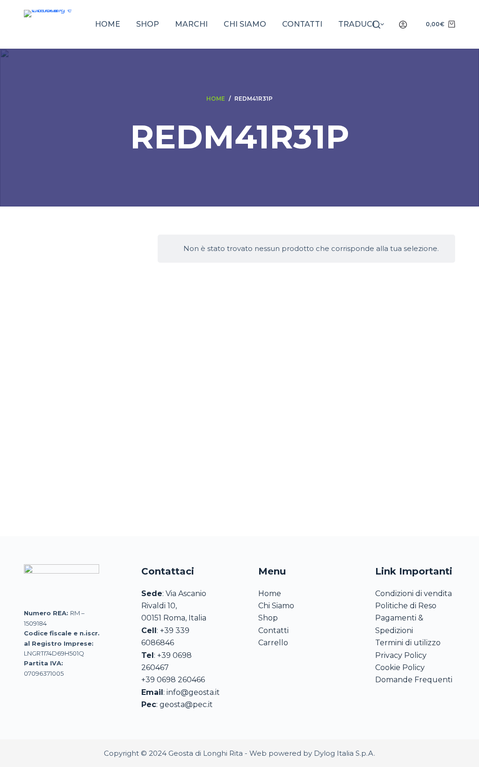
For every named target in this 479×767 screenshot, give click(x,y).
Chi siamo (245, 24)
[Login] (403, 25)
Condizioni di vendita (413, 593)
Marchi (191, 24)
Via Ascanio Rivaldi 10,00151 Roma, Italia (173, 606)
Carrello (273, 642)
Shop (147, 24)
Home (107, 24)
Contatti (302, 24)
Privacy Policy (401, 655)
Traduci (356, 24)
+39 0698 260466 (173, 679)
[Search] (376, 25)
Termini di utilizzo (408, 642)
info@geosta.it (193, 692)
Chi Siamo (276, 605)
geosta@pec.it (186, 704)
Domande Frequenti (413, 679)
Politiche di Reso (405, 605)
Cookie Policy (400, 667)
